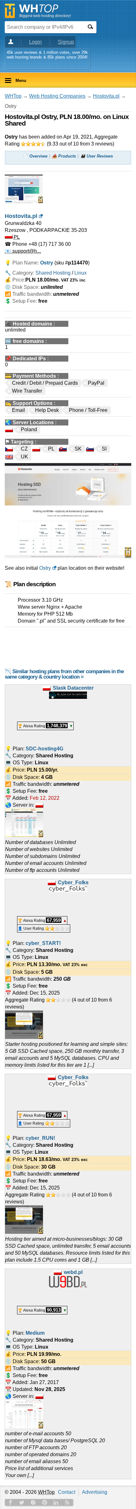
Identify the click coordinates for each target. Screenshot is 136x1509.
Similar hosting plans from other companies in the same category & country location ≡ (64, 674)
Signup (66, 42)
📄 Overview (35, 156)
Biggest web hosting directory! (45, 16)
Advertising (94, 1492)
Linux (80, 273)
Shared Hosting (53, 273)
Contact (66, 1492)
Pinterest (44, 1502)
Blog (33, 1502)
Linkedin (56, 1502)
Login (35, 42)
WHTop (13, 96)
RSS (67, 1502)
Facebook (10, 1502)
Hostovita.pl (106, 96)
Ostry (45, 568)
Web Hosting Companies (57, 96)
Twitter (21, 1502)
